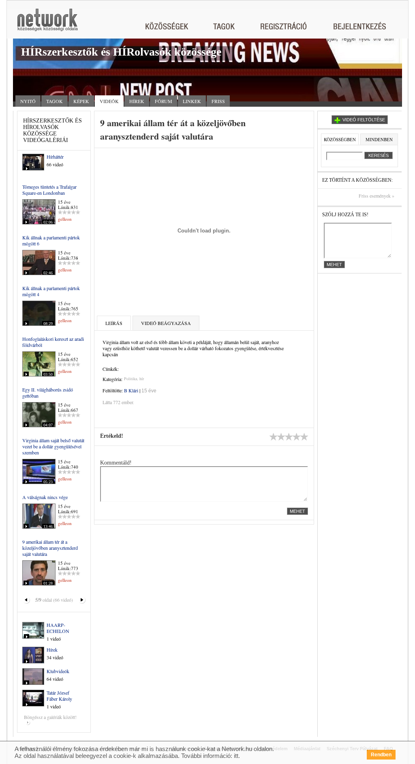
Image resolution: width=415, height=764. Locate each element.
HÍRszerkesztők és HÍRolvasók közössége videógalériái (52, 130)
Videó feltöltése (363, 119)
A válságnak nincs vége (45, 497)
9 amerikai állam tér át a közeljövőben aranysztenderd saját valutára (50, 547)
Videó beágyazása (166, 323)
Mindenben (379, 139)
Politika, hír (134, 378)
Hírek (136, 101)
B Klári (131, 390)
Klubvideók (58, 671)
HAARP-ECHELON (58, 628)
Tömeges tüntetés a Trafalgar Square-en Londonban (49, 189)
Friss (218, 101)
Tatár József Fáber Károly (59, 695)
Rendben (381, 755)
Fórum (163, 101)
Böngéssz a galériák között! (50, 717)
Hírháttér (55, 156)
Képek (81, 101)
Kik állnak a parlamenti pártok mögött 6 (51, 240)
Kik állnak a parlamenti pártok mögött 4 (51, 291)
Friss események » (376, 196)
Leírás (113, 323)
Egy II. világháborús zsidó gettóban (47, 392)
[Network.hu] (47, 24)
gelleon (65, 219)
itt (236, 755)
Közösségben (340, 139)
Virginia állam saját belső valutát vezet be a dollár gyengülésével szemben (53, 446)
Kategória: (112, 379)
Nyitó (28, 101)
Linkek (192, 101)
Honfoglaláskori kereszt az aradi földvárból (53, 342)
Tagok (54, 101)
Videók (109, 101)
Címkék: (111, 369)
